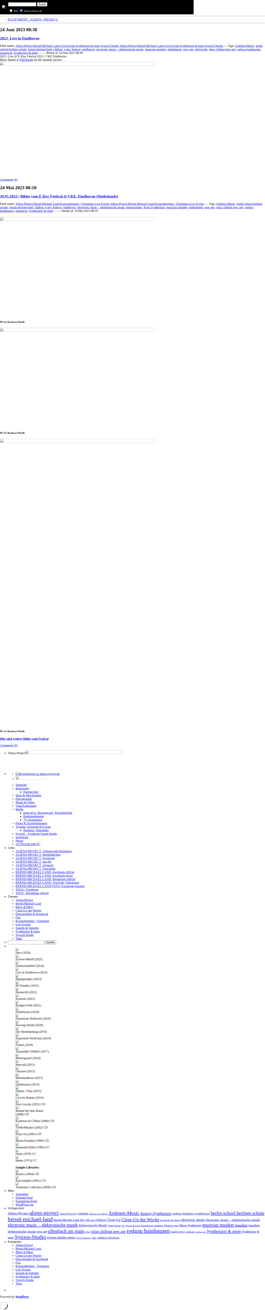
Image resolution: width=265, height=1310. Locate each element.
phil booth (201, 49)
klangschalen (134, 207)
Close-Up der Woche (28, 910)
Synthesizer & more (88, 45)
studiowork (201, 1232)
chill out (89, 1220)
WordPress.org (25, 1204)
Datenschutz (30, 792)
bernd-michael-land (40, 49)
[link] (26, 59)
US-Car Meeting (83, 1238)
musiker (241, 1225)
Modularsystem (171, 1225)
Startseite (21, 785)
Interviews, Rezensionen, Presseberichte (47, 812)
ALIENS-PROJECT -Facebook (35, 858)
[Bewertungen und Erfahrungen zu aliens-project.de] (38, 773)
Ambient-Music (244, 45)
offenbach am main (66, 1231)
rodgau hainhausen (249, 49)
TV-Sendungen (32, 819)
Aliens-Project (24, 45)
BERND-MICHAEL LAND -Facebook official (45, 872)
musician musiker (155, 49)
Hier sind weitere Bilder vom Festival (24, 738)
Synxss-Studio (30, 1237)
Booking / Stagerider (36, 830)
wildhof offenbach (108, 1237)
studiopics (190, 1232)
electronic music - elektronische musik (233, 1220)
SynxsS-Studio (110, 45)
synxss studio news (61, 1237)
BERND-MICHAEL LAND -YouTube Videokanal (47, 882)
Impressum (22, 788)
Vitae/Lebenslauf (26, 805)
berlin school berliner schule (237, 1213)
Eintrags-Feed (24, 1197)
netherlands (175, 49)
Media (19, 809)
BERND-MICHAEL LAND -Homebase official (45, 879)
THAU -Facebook (27, 889)
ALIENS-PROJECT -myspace (35, 865)
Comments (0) (8, 179)
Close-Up (114, 1220)
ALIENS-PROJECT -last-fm (33, 861)
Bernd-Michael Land (46, 45)
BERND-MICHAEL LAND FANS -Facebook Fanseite (50, 886)
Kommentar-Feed (26, 1201)
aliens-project (44, 1213)
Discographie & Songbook (32, 914)
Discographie (24, 799)
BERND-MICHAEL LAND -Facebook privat (44, 875)
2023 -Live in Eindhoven (19, 38)
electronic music (193, 1220)
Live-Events (67, 45)
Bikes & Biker (24, 907)
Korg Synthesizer (154, 207)
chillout (57, 49)
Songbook (22, 837)
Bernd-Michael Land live (69, 1220)
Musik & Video (25, 802)
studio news (178, 1231)
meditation (158, 1226)
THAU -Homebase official (32, 893)
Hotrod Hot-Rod (133, 1226)
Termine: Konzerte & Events (33, 826)
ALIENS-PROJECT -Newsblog (35, 868)
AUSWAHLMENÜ (28, 844)
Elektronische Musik (93, 1225)
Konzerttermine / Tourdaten (77, 204)
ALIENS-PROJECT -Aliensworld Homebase (44, 851)
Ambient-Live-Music (98, 1214)
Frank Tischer (114, 1226)
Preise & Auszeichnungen (31, 823)
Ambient (82, 1213)
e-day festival (72, 49)
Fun (18, 917)
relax (87, 1232)
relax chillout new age (222, 49)
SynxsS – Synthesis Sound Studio (36, 833)
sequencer (6, 52)
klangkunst (147, 1225)
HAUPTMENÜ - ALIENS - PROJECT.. (33, 19)
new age (188, 49)
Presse (19, 840)
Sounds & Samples (27, 928)
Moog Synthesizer (190, 1225)
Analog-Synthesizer (155, 1213)
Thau (19, 938)
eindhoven (88, 49)
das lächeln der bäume (170, 1220)
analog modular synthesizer (191, 1213)
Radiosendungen (33, 816)
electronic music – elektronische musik (119, 49)
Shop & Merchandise (29, 795)
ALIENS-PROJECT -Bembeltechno (38, 854)
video (93, 1238)
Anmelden (22, 1194)
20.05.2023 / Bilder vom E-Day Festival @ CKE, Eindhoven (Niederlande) (59, 196)
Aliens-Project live (68, 1214)
